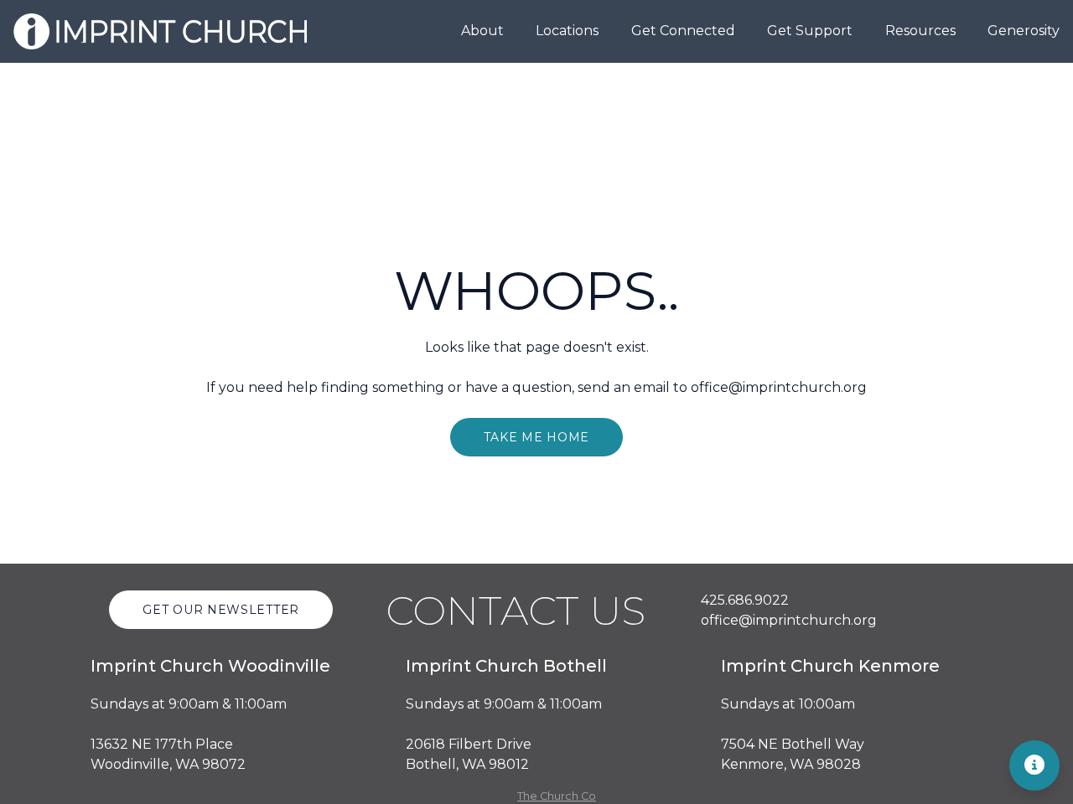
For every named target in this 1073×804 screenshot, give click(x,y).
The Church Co (556, 796)
